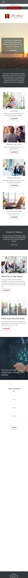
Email (14, 399)
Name (14, 391)
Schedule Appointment (15, 8)
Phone (14, 407)
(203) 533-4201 (15, 575)
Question (14, 416)
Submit (14, 427)
